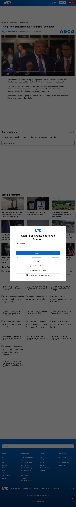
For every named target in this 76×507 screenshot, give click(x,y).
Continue (37, 253)
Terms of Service (36, 257)
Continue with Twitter (39, 270)
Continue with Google (39, 266)
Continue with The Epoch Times (39, 275)
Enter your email (20, 243)
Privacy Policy (55, 257)
